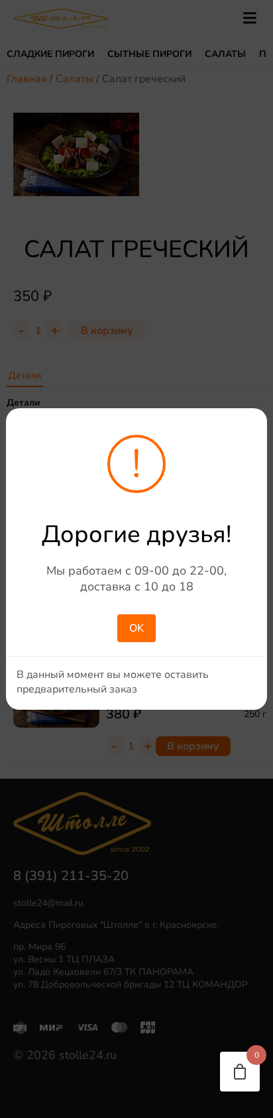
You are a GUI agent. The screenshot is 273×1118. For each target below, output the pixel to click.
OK (136, 628)
